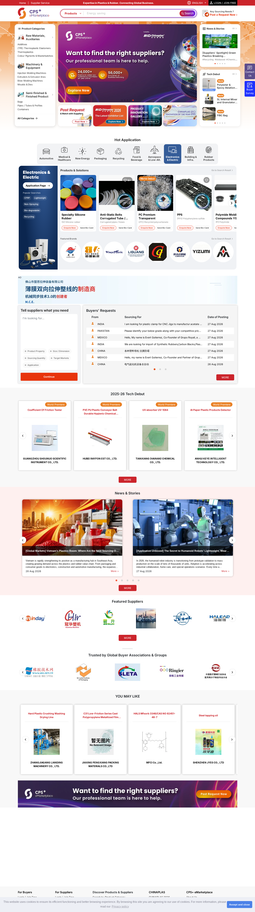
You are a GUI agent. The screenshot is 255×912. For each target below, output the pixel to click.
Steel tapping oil (208, 715)
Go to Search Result (221, 170)
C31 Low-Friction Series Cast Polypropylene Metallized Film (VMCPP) (100, 715)
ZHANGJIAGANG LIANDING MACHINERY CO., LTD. (46, 764)
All (233, 28)
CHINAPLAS (157, 892)
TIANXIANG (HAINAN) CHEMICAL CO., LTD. (155, 460)
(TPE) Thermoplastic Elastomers (34, 48)
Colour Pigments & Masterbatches (35, 55)
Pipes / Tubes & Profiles (30, 105)
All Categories (26, 118)
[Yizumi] (201, 253)
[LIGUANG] (136, 253)
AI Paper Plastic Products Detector (210, 409)
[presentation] (89, 345)
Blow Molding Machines (30, 80)
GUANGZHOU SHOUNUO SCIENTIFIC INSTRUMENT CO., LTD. (44, 460)
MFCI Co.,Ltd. (154, 762)
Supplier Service (40, 2)
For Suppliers (64, 892)
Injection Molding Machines (32, 73)
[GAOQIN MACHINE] (157, 253)
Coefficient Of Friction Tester (45, 409)
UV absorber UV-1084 (155, 409)
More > (115, 571)
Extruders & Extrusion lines (32, 76)
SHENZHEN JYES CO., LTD (208, 762)
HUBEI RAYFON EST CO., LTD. (100, 458)
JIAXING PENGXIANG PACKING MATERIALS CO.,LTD (100, 764)
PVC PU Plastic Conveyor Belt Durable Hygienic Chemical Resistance (100, 411)
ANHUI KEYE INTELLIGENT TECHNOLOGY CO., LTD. (210, 460)
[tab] (46, 154)
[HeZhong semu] (223, 252)
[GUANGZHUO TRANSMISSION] (70, 253)
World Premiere (56, 404)
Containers (23, 109)
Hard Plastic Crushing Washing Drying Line (46, 715)
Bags (20, 101)
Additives (22, 44)
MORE (225, 377)
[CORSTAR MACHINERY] (179, 253)
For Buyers (25, 892)
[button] (215, 63)
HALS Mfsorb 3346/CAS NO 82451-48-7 (154, 715)
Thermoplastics (25, 52)
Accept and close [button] (239, 904)
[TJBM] (92, 253)
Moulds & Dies (25, 84)
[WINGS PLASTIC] (114, 253)
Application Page (36, 185)
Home (22, 2)
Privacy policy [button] (120, 906)
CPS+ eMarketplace (199, 892)
